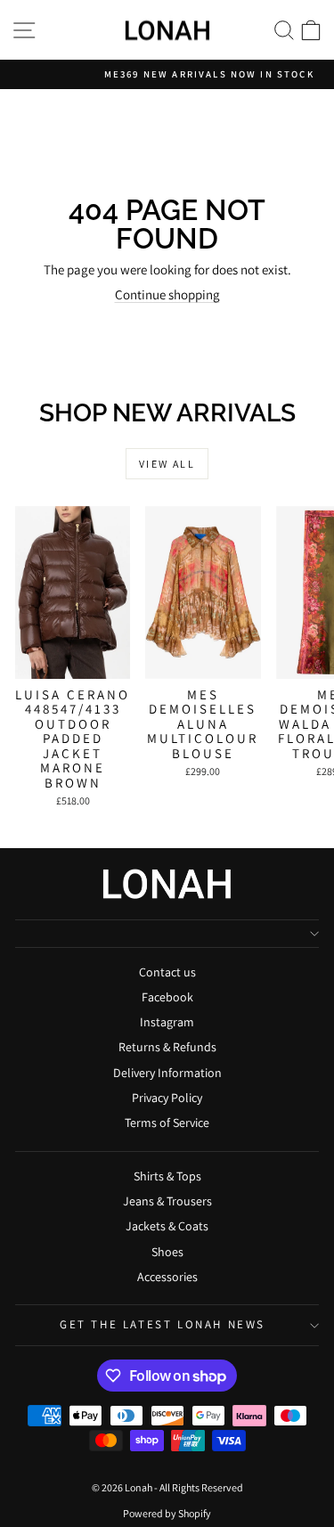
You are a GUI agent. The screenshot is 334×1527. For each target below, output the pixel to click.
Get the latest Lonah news (162, 1324)
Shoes (167, 1252)
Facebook (167, 997)
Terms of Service (167, 1123)
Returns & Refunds (167, 1047)
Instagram (167, 1022)
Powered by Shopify (167, 1513)
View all (167, 463)
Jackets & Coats (167, 1226)
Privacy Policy (167, 1098)
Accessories (167, 1277)
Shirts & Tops (167, 1176)
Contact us (167, 972)
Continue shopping (167, 294)
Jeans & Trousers (167, 1201)
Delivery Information (167, 1073)
